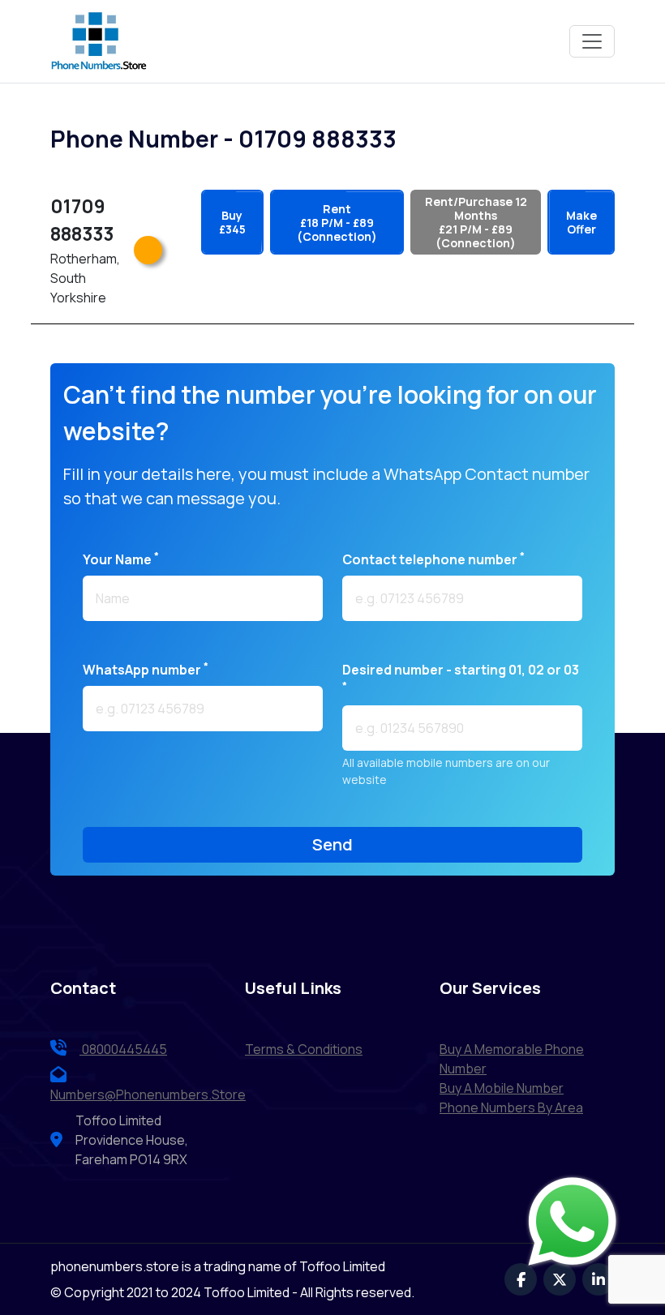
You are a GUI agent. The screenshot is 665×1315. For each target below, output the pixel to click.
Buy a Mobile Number (502, 1088)
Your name (121, 559)
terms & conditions (304, 1049)
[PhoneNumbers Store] (99, 41)
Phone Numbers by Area (511, 1107)
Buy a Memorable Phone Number (512, 1058)
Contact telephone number (433, 559)
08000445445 (123, 1049)
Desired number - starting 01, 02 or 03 (460, 676)
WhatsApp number (145, 669)
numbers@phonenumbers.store (148, 1094)
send (332, 844)
